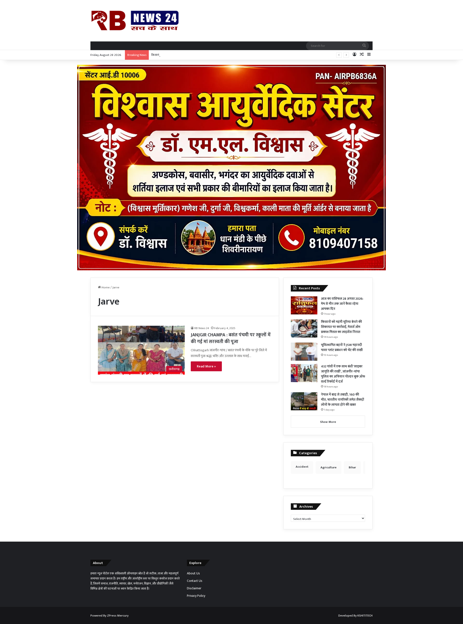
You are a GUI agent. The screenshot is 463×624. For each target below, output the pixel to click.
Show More (328, 422)
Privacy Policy (196, 595)
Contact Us (194, 581)
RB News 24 (201, 328)
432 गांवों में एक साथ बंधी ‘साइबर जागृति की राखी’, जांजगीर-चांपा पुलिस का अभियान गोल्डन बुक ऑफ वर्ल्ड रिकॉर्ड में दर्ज (343, 374)
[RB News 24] (135, 21)
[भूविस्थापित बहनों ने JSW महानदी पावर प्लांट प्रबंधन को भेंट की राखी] (304, 352)
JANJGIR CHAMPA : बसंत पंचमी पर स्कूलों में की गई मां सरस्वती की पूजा (231, 338)
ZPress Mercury (118, 615)
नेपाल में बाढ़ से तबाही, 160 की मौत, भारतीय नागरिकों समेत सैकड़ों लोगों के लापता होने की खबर (342, 399)
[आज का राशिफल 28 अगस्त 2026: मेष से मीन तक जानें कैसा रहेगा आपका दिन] (304, 305)
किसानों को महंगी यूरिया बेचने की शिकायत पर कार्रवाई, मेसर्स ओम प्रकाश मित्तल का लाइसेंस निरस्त (205, 55)
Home (105, 287)
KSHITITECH (365, 615)
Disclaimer (194, 588)
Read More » (206, 366)
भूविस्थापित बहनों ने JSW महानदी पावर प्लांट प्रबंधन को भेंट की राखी (342, 347)
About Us (193, 573)
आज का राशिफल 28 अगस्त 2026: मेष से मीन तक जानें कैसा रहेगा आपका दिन (342, 304)
